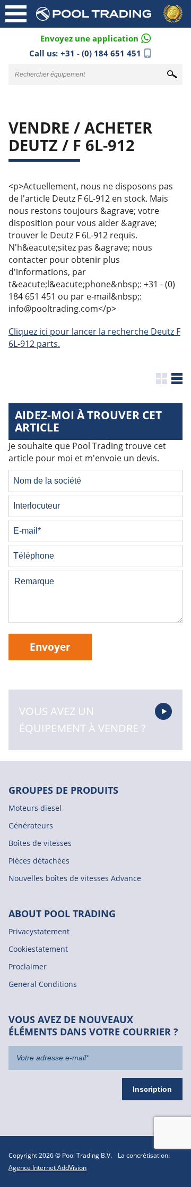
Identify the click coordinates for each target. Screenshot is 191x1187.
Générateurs (30, 825)
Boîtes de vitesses (40, 843)
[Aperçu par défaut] (161, 378)
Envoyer (50, 647)
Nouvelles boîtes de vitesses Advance (74, 878)
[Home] (111, 14)
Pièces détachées (39, 861)
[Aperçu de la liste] (177, 378)
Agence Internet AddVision (47, 1167)
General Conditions (42, 984)
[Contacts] (95, 37)
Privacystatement (39, 931)
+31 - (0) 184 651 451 (100, 53)
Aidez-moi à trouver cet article (88, 421)
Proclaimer (27, 966)
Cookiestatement (38, 949)
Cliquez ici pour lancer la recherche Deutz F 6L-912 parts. (94, 338)
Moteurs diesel (35, 808)
